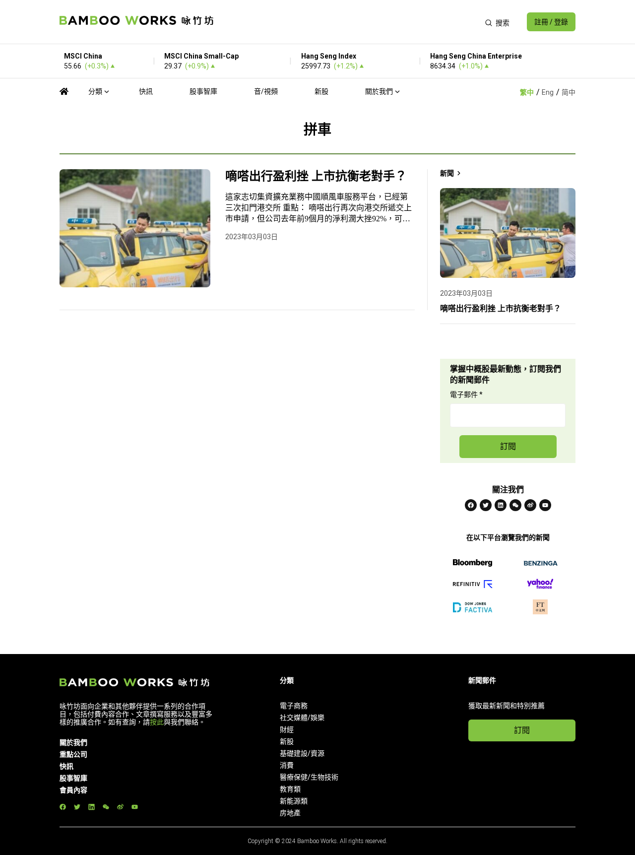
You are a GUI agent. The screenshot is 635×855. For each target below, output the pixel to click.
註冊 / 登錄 (551, 22)
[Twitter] (486, 505)
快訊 (146, 91)
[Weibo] (530, 505)
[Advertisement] (349, 22)
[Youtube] (545, 505)
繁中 (527, 92)
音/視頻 (266, 91)
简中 (568, 92)
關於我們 (379, 91)
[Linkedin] (501, 505)
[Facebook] (471, 505)
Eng (548, 92)
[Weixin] (515, 505)
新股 (321, 91)
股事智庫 (203, 91)
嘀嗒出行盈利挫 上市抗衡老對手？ (316, 176)
